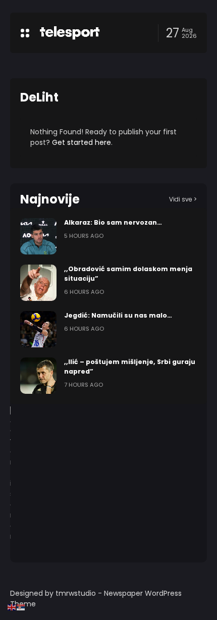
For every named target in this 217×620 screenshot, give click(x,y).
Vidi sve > (183, 199)
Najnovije (50, 199)
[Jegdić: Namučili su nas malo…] (38, 329)
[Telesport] (69, 32)
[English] (12, 607)
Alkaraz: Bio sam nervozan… (113, 222)
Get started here (81, 142)
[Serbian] (21, 607)
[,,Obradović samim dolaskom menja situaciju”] (38, 283)
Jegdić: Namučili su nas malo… (118, 315)
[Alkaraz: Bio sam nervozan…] (38, 236)
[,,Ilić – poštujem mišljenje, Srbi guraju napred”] (38, 375)
